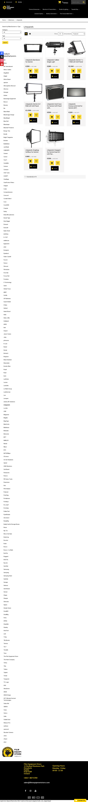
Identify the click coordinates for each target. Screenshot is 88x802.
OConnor (6, 456)
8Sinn (5, 63)
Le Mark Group (8, 389)
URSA (5, 692)
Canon (5, 156)
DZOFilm (6, 234)
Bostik (5, 134)
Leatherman (7, 392)
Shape (5, 595)
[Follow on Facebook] (2, 53)
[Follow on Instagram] (2, 60)
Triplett (5, 672)
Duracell (6, 227)
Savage (6, 582)
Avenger (6, 92)
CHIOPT (6, 176)
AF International (8, 66)
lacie (5, 376)
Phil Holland (7, 489)
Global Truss (7, 289)
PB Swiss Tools (8, 479)
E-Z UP (6, 237)
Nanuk (5, 443)
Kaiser (5, 347)
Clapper (6, 185)
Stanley (6, 627)
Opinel (5, 463)
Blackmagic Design (9, 115)
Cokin (5, 189)
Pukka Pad (6, 511)
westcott (6, 729)
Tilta (5, 666)
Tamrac (6, 643)
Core (5, 202)
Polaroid (6, 492)
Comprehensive (8, 192)
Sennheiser (7, 588)
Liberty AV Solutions (9, 402)
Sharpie (6, 598)
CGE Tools (7, 173)
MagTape (6, 421)
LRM (5, 411)
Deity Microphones (9, 215)
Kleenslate (6, 363)
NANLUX (6, 440)
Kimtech (6, 353)
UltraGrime (7, 688)
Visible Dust (7, 719)
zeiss (5, 735)
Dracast (6, 224)
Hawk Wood (7, 311)
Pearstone (6, 482)
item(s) (65, 3)
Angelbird (6, 73)
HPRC (5, 324)
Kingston (6, 356)
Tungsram (6, 679)
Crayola (6, 208)
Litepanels (7, 405)
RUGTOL (6, 559)
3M (4, 60)
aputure (6, 82)
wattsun (6, 726)
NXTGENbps (7, 453)
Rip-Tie (6, 530)
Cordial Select (7, 198)
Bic (4, 108)
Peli (5, 485)
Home (4, 20)
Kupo (5, 372)
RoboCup (6, 537)
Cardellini (6, 163)
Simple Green (7, 608)
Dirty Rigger (7, 221)
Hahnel (5, 308)
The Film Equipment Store (11, 656)
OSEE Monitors (8, 466)
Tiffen (5, 663)
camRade (6, 147)
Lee (5, 395)
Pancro (6, 476)
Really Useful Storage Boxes (12, 524)
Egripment (6, 243)
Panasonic (7, 472)
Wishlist (20, 2)
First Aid (6, 273)
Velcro (5, 713)
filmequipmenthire (11, 766)
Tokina (5, 669)
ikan (5, 327)
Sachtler (6, 566)
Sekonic (6, 585)
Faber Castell (7, 256)
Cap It (5, 160)
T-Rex (5, 637)
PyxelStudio (7, 514)
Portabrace (7, 498)
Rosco (5, 547)
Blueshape (6, 124)
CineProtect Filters (9, 182)
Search (5, 42)
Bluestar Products (9, 127)
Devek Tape (7, 218)
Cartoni (6, 166)
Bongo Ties (7, 131)
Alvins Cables (7, 69)
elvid (5, 247)
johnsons (6, 340)
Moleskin (6, 430)
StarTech (6, 630)
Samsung (6, 569)
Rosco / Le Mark (8, 550)
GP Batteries (7, 298)
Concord (6, 195)
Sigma (5, 605)
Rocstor (6, 540)
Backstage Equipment (10, 98)
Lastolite (6, 385)
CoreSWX (6, 205)
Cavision (6, 169)
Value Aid (6, 703)
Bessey (6, 105)
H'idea (5, 305)
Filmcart (6, 266)
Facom (6, 260)
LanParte (6, 379)
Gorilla (5, 295)
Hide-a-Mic (7, 318)
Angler (5, 76)
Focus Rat (6, 276)
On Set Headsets (8, 460)
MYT (5, 437)
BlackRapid (7, 118)
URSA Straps (7, 695)
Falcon (5, 263)
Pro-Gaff (6, 505)
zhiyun (5, 739)
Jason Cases (7, 334)
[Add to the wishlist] (36, 71)
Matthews (6, 427)
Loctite (6, 408)
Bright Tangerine (8, 137)
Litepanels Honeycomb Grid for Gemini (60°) (75, 106)
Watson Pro (7, 723)
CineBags (6, 179)
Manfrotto (6, 424)
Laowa (5, 382)
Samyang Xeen (8, 576)
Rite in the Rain (8, 534)
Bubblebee (6, 144)
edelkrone (6, 240)
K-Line (5, 343)
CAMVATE (6, 150)
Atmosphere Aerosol (9, 86)
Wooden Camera (8, 732)
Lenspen (6, 398)
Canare (6, 153)
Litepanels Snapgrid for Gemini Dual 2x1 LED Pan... (53, 152)
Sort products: (68, 33)
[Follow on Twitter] (2, 57)
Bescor (6, 102)
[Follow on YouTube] (2, 64)
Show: (56, 33)
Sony (5, 617)
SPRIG (5, 621)
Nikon (5, 447)
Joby (5, 337)
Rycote (6, 563)
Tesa (5, 653)
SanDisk (6, 579)
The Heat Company (9, 659)
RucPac (6, 553)
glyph (5, 292)
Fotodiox (6, 279)
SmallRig (6, 614)
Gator (5, 285)
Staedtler (6, 624)
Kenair (5, 350)
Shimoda (6, 601)
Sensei (5, 592)
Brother (6, 140)
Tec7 (5, 647)
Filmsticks (6, 269)
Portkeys (6, 501)
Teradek (6, 650)
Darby (5, 211)
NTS (5, 450)
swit (5, 634)
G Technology (7, 282)
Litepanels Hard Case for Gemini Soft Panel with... (54, 106)
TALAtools (7, 640)
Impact (6, 331)
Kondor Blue (7, 366)
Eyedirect (6, 253)
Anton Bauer (7, 79)
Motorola (6, 434)
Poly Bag (6, 495)
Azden (5, 95)
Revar (5, 527)
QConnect (6, 518)
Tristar (5, 675)
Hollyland (6, 321)
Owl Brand (6, 469)
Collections (11, 20)
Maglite (6, 418)
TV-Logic (6, 682)
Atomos (6, 89)
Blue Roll (6, 121)
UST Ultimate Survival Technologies (10, 699)
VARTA (5, 706)
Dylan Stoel (7, 231)
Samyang (6, 572)
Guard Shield (7, 302)
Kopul (5, 369)
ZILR (5, 742)
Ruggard (6, 556)
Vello (5, 716)
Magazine (6, 414)
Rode (5, 543)
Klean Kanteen (8, 360)
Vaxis (5, 710)
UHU (5, 685)
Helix (5, 314)
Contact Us (81, 800)
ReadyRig (6, 521)
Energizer (6, 250)
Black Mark (7, 111)
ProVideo (6, 508)
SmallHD (6, 611)
